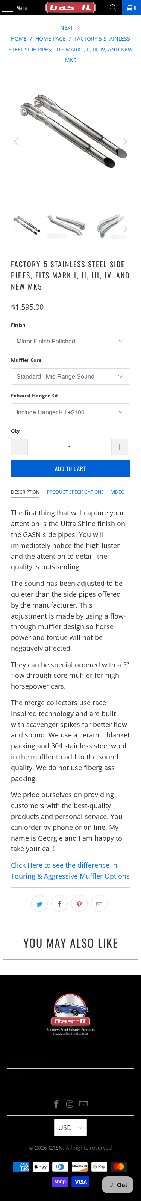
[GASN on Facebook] (56, 1104)
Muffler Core (26, 360)
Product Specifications (75, 492)
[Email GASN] (83, 1104)
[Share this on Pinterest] (79, 903)
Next (67, 27)
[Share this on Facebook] (59, 903)
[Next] (124, 142)
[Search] (113, 7)
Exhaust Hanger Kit (34, 395)
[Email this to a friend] (99, 903)
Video (117, 492)
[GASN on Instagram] (70, 1104)
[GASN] (70, 7)
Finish (18, 324)
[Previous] (17, 142)
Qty (15, 430)
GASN (56, 1147)
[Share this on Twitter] (39, 903)
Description (25, 492)
